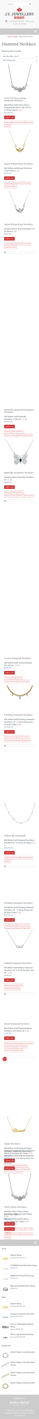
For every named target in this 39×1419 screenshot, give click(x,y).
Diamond (8, 122)
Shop (15, 37)
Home (9, 37)
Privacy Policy (20, 1413)
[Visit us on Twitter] (18, 18)
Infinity (20, 985)
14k (6, 857)
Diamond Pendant (23, 681)
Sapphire (7, 126)
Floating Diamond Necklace (13, 740)
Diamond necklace (18, 122)
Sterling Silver (29, 495)
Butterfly (7, 431)
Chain (10, 857)
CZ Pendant (26, 183)
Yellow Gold (28, 435)
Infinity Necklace (10, 988)
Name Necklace (22, 1165)
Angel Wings (9, 183)
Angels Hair (17, 183)
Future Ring (28, 122)
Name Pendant (9, 1169)
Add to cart (9, 117)
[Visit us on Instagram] (23, 18)
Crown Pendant (9, 677)
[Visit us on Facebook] (15, 18)
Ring (18, 988)
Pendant (7, 1237)
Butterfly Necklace (17, 431)
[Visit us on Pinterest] (21, 18)
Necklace (20, 435)
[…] (18, 110)
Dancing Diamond (10, 737)
